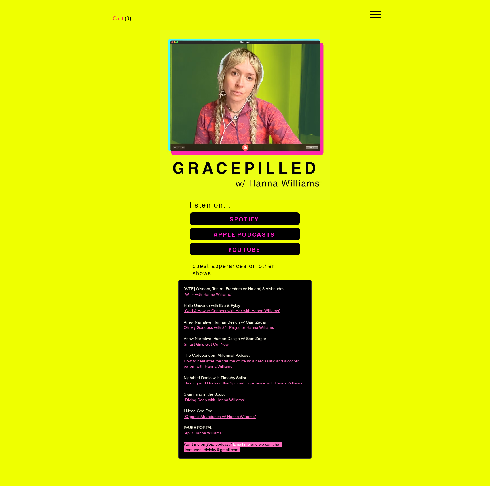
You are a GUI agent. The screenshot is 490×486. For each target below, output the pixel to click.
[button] (123, 18)
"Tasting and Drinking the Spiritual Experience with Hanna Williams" (244, 383)
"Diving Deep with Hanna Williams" (215, 400)
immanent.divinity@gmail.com (211, 449)
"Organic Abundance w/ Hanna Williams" (220, 416)
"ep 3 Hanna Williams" (203, 433)
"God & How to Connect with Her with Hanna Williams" (232, 310)
